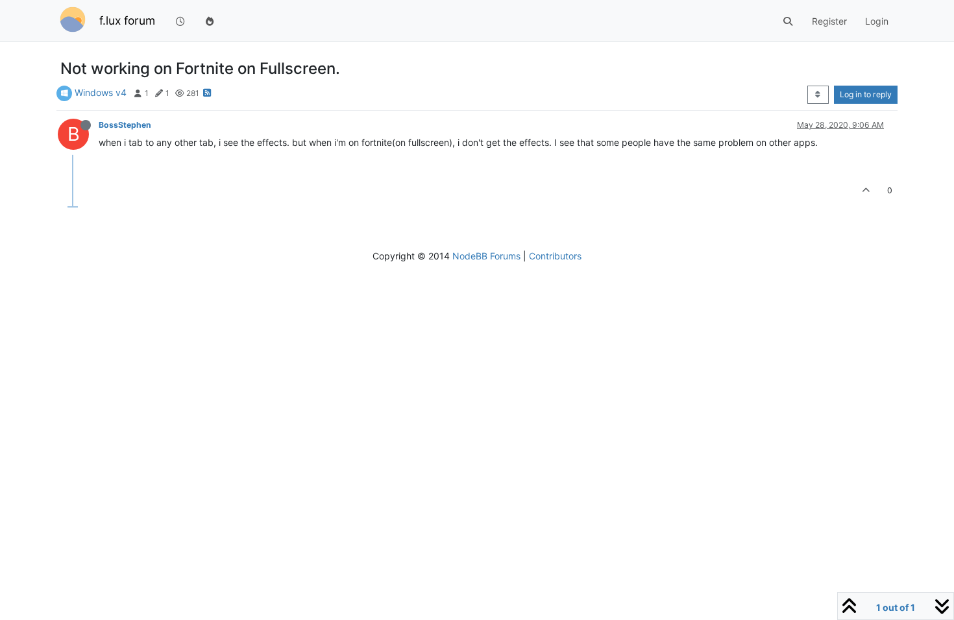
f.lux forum (127, 20)
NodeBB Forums (486, 255)
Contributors (555, 255)
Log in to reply (866, 94)
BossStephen (125, 125)
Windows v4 (101, 92)
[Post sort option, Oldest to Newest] (818, 95)
